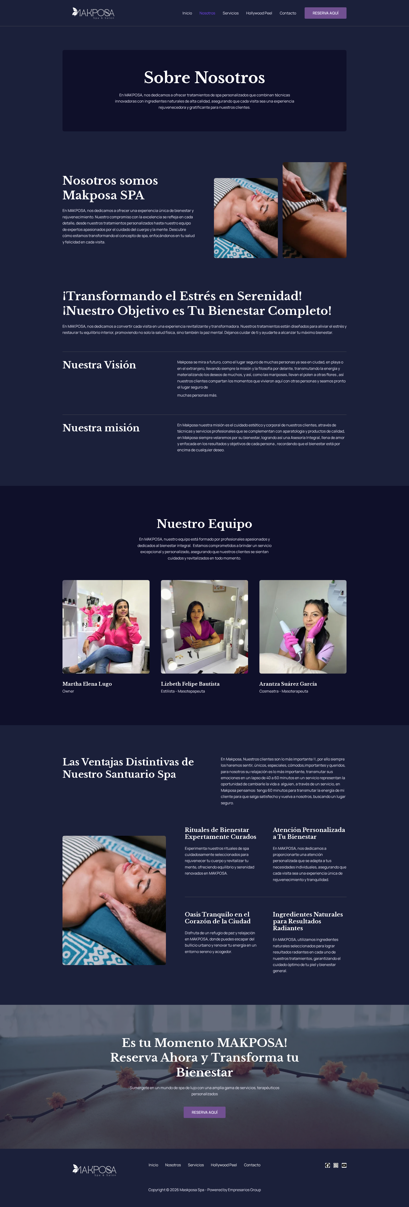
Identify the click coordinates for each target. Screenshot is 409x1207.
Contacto (288, 13)
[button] (326, 13)
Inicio (187, 13)
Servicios (231, 13)
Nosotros (207, 13)
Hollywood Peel (259, 13)
